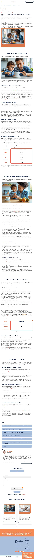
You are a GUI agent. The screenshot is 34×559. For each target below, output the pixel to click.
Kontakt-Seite (23, 494)
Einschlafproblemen (17, 211)
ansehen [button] (30, 556)
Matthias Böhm (4, 8)
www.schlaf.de (10, 556)
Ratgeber (26, 546)
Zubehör (26, 543)
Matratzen (27, 540)
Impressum (17, 556)
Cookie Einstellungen (17, 557)
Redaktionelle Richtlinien (27, 550)
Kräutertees (24, 314)
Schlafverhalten (25, 410)
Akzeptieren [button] (26, 557)
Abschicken (17, 491)
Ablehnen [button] (30, 557)
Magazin (26, 548)
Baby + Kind (27, 545)
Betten (26, 542)
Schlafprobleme (16, 90)
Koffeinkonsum (16, 98)
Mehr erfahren (9, 522)
